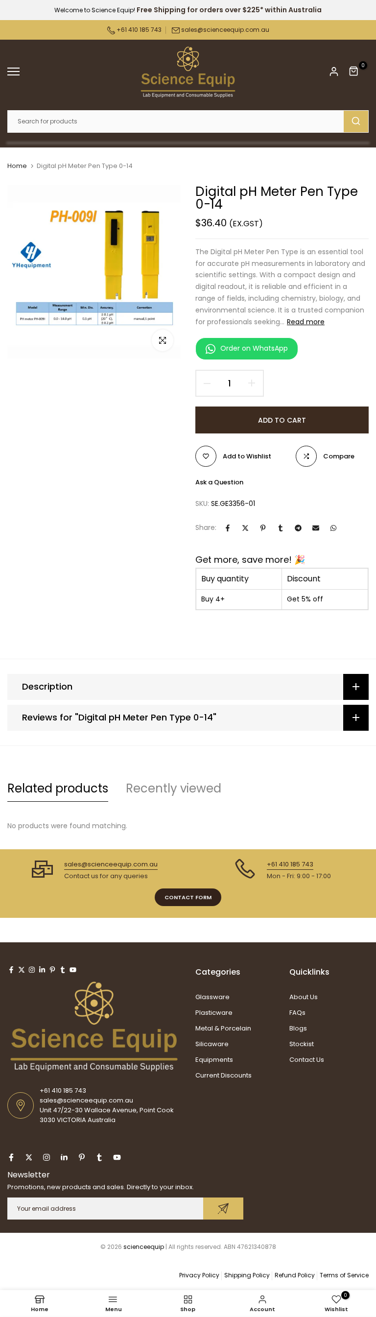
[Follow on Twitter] (21, 970)
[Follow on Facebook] (11, 970)
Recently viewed (173, 788)
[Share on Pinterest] (263, 528)
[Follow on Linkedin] (42, 970)
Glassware (212, 997)
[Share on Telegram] (298, 528)
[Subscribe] (223, 1208)
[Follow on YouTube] (73, 970)
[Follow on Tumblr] (63, 970)
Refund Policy (295, 1275)
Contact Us (306, 1059)
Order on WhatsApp (254, 348)
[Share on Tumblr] (280, 528)
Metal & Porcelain (223, 1028)
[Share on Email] (316, 528)
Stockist (301, 1044)
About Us (303, 997)
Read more (306, 321)
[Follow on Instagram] (32, 970)
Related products (57, 788)
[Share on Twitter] (245, 528)
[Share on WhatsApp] (333, 528)
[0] (354, 71)
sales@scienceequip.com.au (225, 29)
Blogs (298, 1028)
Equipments (214, 1059)
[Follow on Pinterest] (52, 970)
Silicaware (212, 1044)
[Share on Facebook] (228, 528)
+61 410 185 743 (138, 29)
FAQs (297, 1012)
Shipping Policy (247, 1275)
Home (17, 166)
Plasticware (214, 1012)
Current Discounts (223, 1075)
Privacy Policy (199, 1275)
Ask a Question (219, 482)
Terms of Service (344, 1275)
